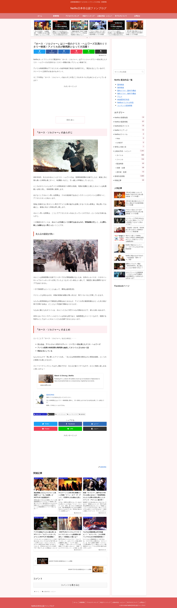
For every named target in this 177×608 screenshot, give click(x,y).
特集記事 (129, 180)
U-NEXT (130, 142)
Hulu (130, 138)
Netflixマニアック (129, 130)
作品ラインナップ (105, 602)
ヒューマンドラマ (73, 414)
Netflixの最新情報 (129, 121)
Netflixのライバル (129, 134)
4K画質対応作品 (123, 99)
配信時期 (130, 163)
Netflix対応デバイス (129, 125)
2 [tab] (90, 38)
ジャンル (130, 159)
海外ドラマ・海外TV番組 (126, 93)
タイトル (52, 414)
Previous (32, 28)
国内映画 (120, 84)
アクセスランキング (92, 602)
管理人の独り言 (129, 146)
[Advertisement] (70, 100)
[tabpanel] (43, 28)
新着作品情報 (129, 176)
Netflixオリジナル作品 (125, 102)
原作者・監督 (130, 172)
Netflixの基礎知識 (129, 117)
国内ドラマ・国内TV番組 (126, 90)
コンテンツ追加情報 (124, 105)
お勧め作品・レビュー (40, 414)
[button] (142, 72)
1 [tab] (87, 38)
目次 (68, 120)
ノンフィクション (61, 414)
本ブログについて (132, 602)
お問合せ (142, 602)
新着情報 (82, 602)
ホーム (76, 602)
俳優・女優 (130, 167)
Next (145, 28)
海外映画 (82, 414)
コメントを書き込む (70, 585)
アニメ (119, 96)
